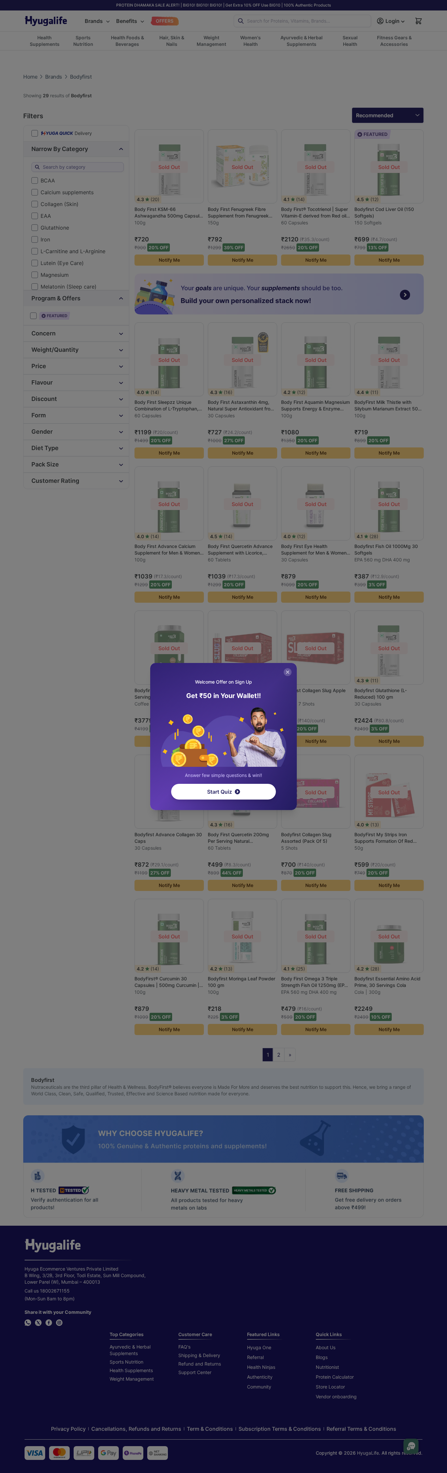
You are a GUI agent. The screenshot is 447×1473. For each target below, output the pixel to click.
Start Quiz (219, 791)
